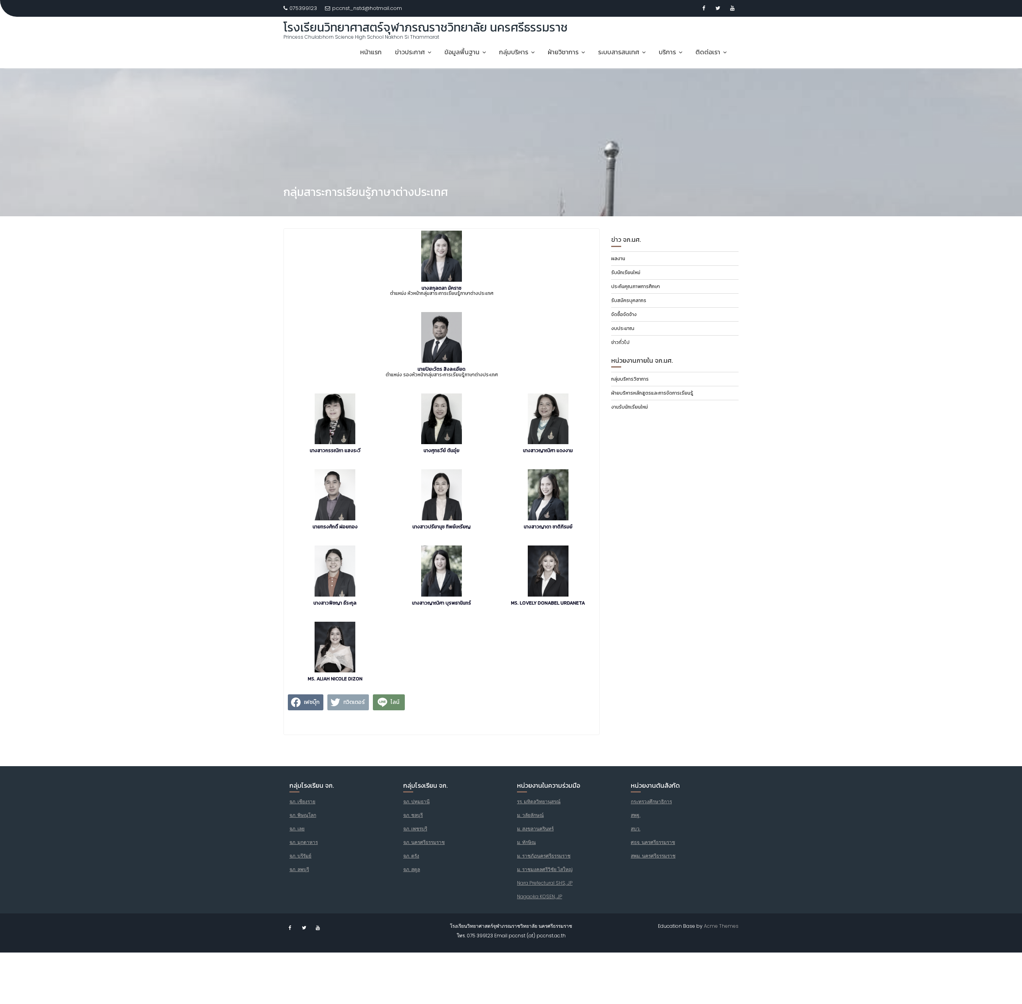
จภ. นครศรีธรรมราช (424, 842)
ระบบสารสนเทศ (618, 52)
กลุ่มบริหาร (513, 52)
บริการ (667, 52)
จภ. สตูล (411, 869)
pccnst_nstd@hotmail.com (367, 8)
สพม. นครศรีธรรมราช (653, 855)
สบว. (635, 828)
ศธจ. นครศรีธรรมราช (653, 842)
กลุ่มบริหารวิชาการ (630, 379)
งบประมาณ (622, 328)
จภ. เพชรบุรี (415, 828)
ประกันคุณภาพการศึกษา (635, 286)
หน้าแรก (371, 52)
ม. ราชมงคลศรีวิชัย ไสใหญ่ (544, 869)
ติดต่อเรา (707, 52)
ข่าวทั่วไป (620, 342)
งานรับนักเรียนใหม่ (629, 407)
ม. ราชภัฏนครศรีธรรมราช (543, 855)
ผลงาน (618, 258)
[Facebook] (703, 8)
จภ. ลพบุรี (299, 869)
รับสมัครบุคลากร (628, 300)
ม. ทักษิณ (526, 842)
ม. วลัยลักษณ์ (530, 815)
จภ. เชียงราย (302, 801)
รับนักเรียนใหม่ (625, 272)
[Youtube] (732, 8)
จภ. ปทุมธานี (416, 801)
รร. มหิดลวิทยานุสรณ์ (539, 801)
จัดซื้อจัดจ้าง (624, 314)
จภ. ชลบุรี (413, 815)
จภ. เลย (297, 828)
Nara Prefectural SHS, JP (544, 882)
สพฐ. (635, 815)
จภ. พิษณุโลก (302, 815)
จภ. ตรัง (411, 855)
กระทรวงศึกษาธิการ (651, 801)
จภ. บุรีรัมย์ (300, 855)
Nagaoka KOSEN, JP (539, 896)
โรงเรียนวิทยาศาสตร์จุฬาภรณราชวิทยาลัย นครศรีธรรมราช (425, 27)
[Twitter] (717, 8)
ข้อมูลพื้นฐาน (461, 52)
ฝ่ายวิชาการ (563, 52)
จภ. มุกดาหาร (303, 842)
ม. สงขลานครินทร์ (535, 828)
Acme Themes (721, 926)
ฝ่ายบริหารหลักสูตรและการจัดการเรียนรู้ (652, 393)
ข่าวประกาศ (410, 52)
